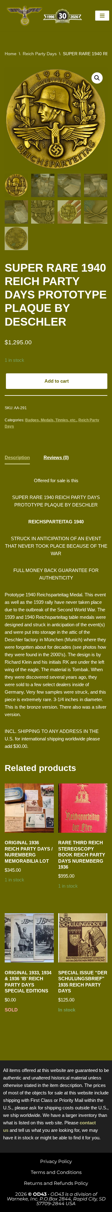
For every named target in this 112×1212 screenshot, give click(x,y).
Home (10, 53)
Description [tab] (17, 457)
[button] (97, 78)
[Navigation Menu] (102, 15)
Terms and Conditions (56, 1172)
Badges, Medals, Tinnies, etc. (51, 420)
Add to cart (56, 381)
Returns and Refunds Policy (56, 1183)
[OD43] (45, 15)
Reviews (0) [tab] (56, 457)
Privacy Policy (56, 1161)
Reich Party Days (40, 53)
